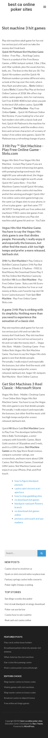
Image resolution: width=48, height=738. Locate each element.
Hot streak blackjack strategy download (25, 604)
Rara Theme (38, 724)
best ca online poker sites (21, 7)
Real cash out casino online (18, 620)
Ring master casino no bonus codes (20, 681)
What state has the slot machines (19, 657)
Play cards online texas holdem (18, 642)
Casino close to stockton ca (18, 568)
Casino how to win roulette (18, 614)
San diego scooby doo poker (19, 598)
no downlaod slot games (27, 499)
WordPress (29, 726)
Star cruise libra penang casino (18, 662)
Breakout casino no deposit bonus (19, 698)
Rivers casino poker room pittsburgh (20, 667)
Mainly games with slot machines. (19, 687)
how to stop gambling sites (28, 495)
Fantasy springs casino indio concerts (23, 579)
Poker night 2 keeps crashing (19, 584)
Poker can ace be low (15, 609)
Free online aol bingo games (16, 703)
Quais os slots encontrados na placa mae (25, 574)
